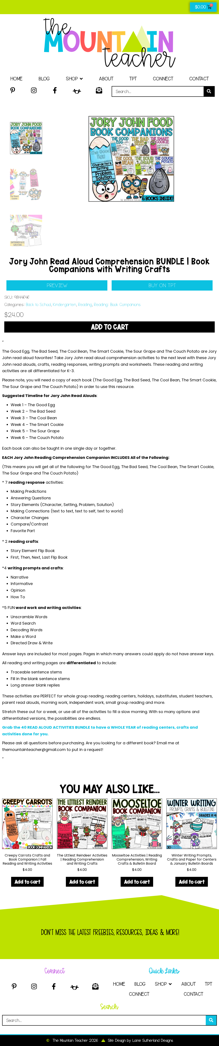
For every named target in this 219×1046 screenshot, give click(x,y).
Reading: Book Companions (117, 304)
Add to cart (109, 326)
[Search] (209, 91)
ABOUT (106, 79)
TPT (133, 79)
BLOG (44, 79)
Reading (85, 304)
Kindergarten (64, 304)
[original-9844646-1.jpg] (131, 159)
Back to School (38, 304)
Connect (163, 79)
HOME (16, 79)
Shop (72, 79)
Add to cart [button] (27, 881)
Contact (199, 79)
